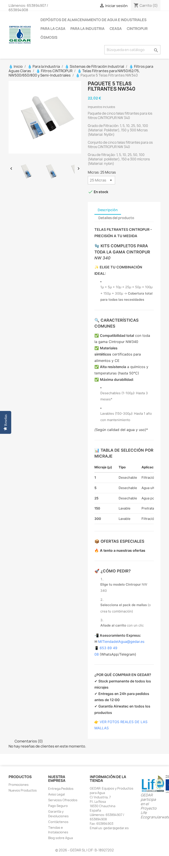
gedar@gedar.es (116, 828)
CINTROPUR (137, 28)
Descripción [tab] (108, 210)
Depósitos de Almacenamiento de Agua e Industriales (93, 19)
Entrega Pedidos (60, 788)
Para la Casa (52, 28)
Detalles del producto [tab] (116, 218)
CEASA (116, 28)
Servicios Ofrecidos (62, 800)
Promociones (19, 785)
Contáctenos (58, 822)
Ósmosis (48, 37)
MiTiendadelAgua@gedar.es (121, 641)
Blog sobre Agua (60, 838)
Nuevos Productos (23, 790)
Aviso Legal (56, 794)
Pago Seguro (58, 806)
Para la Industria (87, 28)
